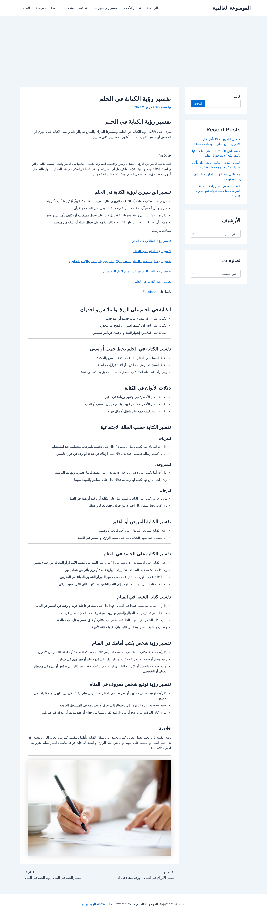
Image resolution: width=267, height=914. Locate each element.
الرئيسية (152, 8)
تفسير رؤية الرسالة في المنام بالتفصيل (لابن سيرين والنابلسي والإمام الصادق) (120, 261)
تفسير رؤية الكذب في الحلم (153, 281)
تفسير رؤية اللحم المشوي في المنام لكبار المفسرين (137, 271)
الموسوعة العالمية (232, 8)
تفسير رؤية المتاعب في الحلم (151, 241)
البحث (237, 96)
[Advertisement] (133, 45)
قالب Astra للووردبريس (96, 904)
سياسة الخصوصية (47, 8)
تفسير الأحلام (132, 8)
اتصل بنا (24, 8)
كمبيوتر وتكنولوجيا (105, 8)
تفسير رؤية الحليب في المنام (152, 251)
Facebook (150, 292)
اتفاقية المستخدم (76, 8)
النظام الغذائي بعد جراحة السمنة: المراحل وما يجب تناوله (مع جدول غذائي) (218, 190)
